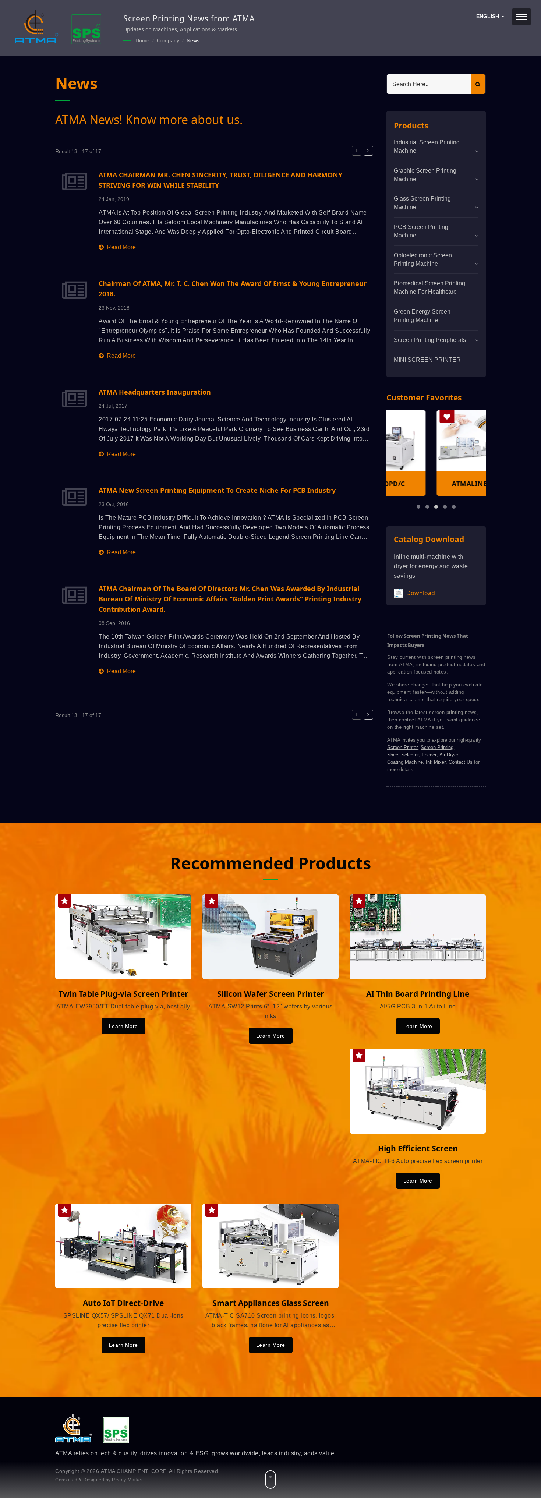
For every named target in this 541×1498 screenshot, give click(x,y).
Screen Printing (437, 747)
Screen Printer (402, 747)
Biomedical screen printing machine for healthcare (429, 287)
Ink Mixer (436, 762)
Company (168, 40)
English (488, 16)
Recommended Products (270, 863)
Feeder (429, 754)
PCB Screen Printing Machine (421, 231)
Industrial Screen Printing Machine (427, 146)
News (193, 40)
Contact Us (461, 762)
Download (420, 593)
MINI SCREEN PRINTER (427, 360)
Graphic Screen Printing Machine (425, 174)
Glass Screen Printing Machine (422, 202)
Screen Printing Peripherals (430, 340)
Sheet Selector (403, 754)
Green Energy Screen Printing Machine (422, 315)
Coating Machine (405, 762)
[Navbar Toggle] (521, 16)
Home (142, 40)
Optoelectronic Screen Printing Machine (423, 259)
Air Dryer (448, 754)
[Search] (478, 84)
